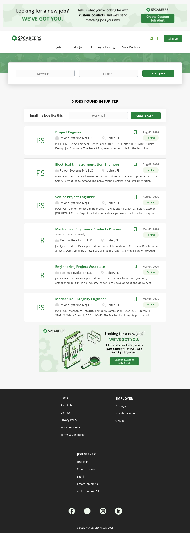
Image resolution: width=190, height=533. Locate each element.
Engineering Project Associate (80, 266)
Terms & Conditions (73, 435)
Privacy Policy (69, 420)
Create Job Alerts (87, 484)
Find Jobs (158, 73)
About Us (66, 405)
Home (64, 397)
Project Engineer (69, 132)
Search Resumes (125, 413)
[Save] (135, 132)
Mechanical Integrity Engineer (80, 299)
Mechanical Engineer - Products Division (88, 229)
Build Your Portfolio (89, 491)
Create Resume (86, 469)
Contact (65, 412)
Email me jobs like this (46, 115)
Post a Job (121, 406)
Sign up (173, 38)
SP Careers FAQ (70, 427)
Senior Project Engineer (75, 197)
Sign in (155, 39)
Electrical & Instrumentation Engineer (87, 164)
